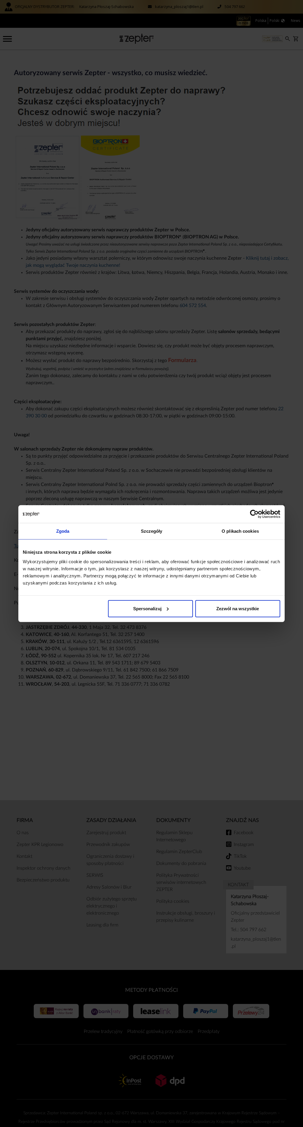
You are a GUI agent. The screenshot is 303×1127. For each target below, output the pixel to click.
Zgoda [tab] (63, 531)
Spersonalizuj (147, 608)
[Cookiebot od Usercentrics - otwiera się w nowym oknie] (254, 514)
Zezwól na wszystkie (237, 608)
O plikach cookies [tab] (240, 531)
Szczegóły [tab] (151, 531)
